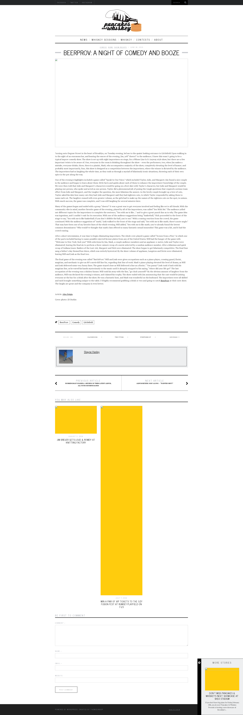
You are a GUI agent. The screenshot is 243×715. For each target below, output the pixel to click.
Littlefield (88, 322)
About (158, 40)
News (83, 40)
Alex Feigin (68, 294)
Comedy (103, 47)
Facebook (93, 337)
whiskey (126, 40)
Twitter (119, 337)
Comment (60, 623)
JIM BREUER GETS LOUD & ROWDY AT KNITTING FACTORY (76, 441)
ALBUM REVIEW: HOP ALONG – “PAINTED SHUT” (154, 381)
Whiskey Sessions (104, 40)
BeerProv (165, 280)
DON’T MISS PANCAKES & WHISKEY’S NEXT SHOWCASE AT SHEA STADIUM (222, 696)
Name (58, 651)
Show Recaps (120, 47)
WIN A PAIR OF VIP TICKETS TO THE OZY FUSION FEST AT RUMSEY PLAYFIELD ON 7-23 (121, 604)
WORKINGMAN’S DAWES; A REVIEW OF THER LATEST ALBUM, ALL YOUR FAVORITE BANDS (88, 383)
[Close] (199, 663)
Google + (175, 337)
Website (59, 675)
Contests (143, 40)
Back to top (174, 709)
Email (58, 663)
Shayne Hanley (92, 352)
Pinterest (145, 337)
